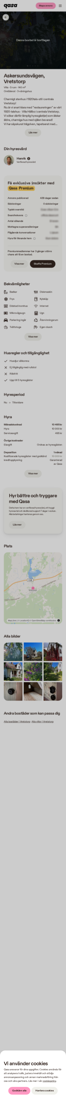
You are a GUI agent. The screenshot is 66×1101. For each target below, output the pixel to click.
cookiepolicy (49, 1081)
